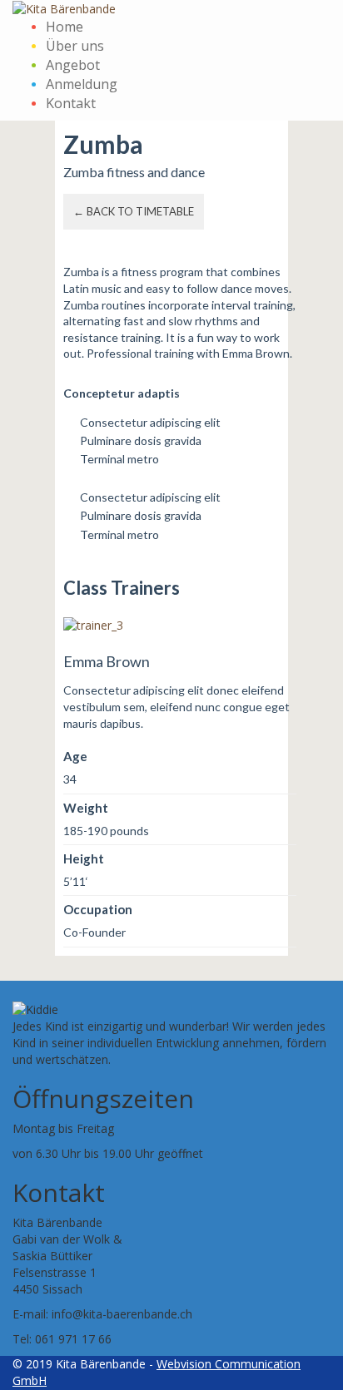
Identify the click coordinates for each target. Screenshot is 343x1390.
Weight (85, 807)
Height (83, 858)
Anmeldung (81, 84)
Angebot (73, 65)
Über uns (75, 46)
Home (64, 26)
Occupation (97, 909)
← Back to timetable (133, 211)
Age (75, 756)
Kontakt (71, 103)
